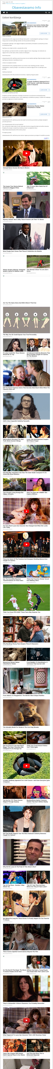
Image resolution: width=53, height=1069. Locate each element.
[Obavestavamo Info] (3, 12)
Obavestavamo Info (26, 7)
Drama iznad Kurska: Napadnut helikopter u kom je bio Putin (19, 3)
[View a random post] (49, 12)
